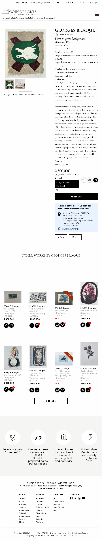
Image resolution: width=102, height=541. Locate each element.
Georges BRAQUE (24, 18)
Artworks (22, 504)
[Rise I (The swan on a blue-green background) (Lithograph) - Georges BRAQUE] (64, 359)
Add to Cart (76, 196)
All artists (12, 18)
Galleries (22, 498)
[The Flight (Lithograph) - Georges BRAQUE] (64, 299)
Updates (22, 507)
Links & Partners (59, 501)
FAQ (54, 498)
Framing (39, 501)
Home (4, 18)
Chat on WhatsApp (70, 229)
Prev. (61, 237)
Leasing (39, 510)
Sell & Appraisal (42, 507)
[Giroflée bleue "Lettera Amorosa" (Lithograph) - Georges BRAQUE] (89, 354)
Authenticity (41, 498)
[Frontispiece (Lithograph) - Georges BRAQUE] (89, 294)
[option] (25, 53)
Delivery (39, 504)
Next (74, 237)
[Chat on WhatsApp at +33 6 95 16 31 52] (83, 180)
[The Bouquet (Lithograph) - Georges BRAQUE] (13, 358)
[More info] (89, 180)
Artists (21, 501)
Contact (56, 504)
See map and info (70, 225)
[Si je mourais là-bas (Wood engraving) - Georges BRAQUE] (38, 298)
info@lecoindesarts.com (78, 533)
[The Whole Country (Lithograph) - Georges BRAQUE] (13, 297)
